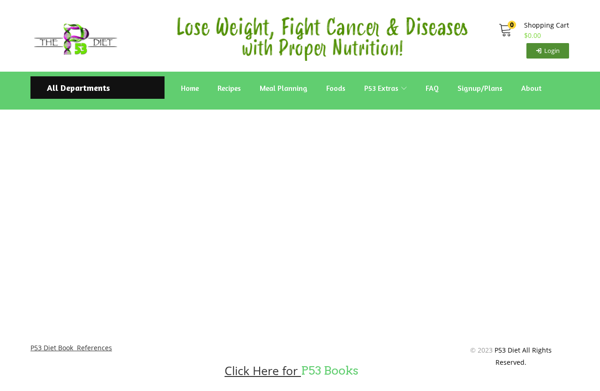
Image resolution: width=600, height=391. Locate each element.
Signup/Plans (480, 88)
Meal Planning (284, 88)
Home (190, 88)
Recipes (229, 88)
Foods (335, 88)
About (531, 88)
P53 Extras (382, 88)
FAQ (432, 88)
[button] (533, 30)
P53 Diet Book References (71, 347)
